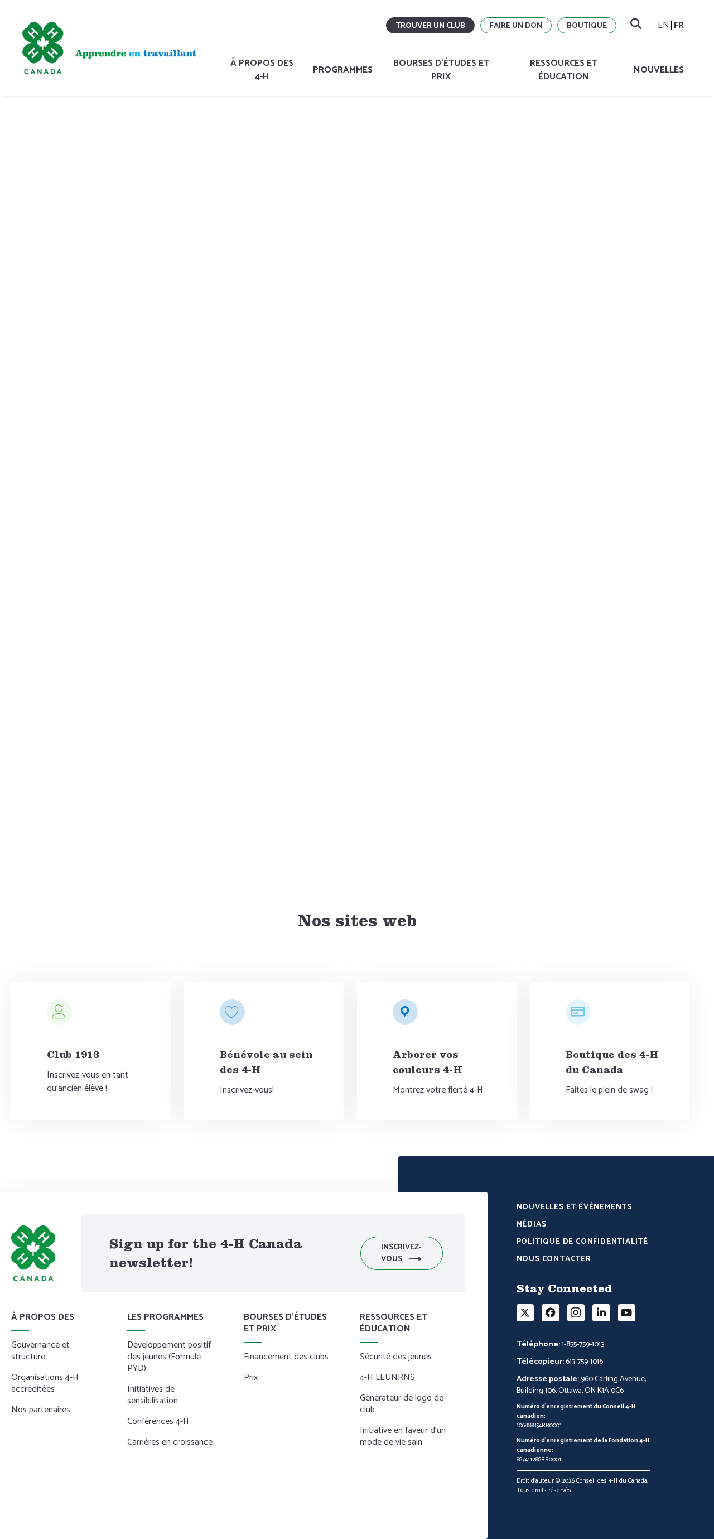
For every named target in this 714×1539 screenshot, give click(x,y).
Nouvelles (659, 70)
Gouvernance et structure (147, 158)
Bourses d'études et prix (441, 70)
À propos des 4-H (261, 70)
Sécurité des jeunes (396, 1357)
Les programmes (165, 1317)
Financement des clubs (286, 1357)
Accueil (34, 158)
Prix (251, 1378)
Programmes (343, 70)
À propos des (75, 158)
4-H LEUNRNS (387, 1378)
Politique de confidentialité (582, 1243)
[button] (401, 1253)
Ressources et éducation (563, 70)
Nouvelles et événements (574, 1208)
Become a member (227, 158)
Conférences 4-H (158, 1422)
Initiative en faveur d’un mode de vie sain (403, 1437)
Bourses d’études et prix (285, 1323)
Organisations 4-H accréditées (45, 1384)
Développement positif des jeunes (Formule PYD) (169, 1357)
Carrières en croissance (170, 1443)
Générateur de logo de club (401, 1404)
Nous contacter (554, 1260)
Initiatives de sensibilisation (152, 1395)
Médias (532, 1225)
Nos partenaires (40, 1410)
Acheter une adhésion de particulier (189, 828)
